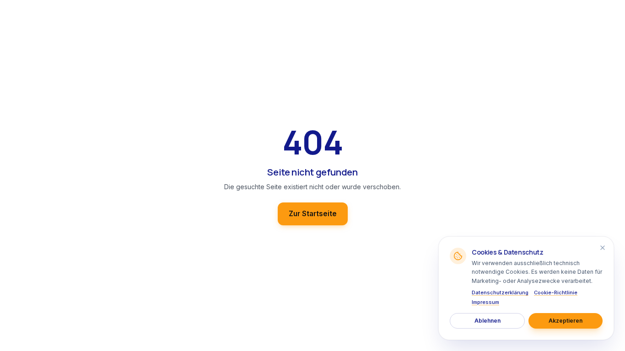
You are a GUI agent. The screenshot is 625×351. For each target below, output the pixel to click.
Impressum (485, 302)
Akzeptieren (565, 320)
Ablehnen (487, 320)
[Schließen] (602, 247)
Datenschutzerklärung (500, 292)
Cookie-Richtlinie (555, 292)
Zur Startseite (313, 213)
